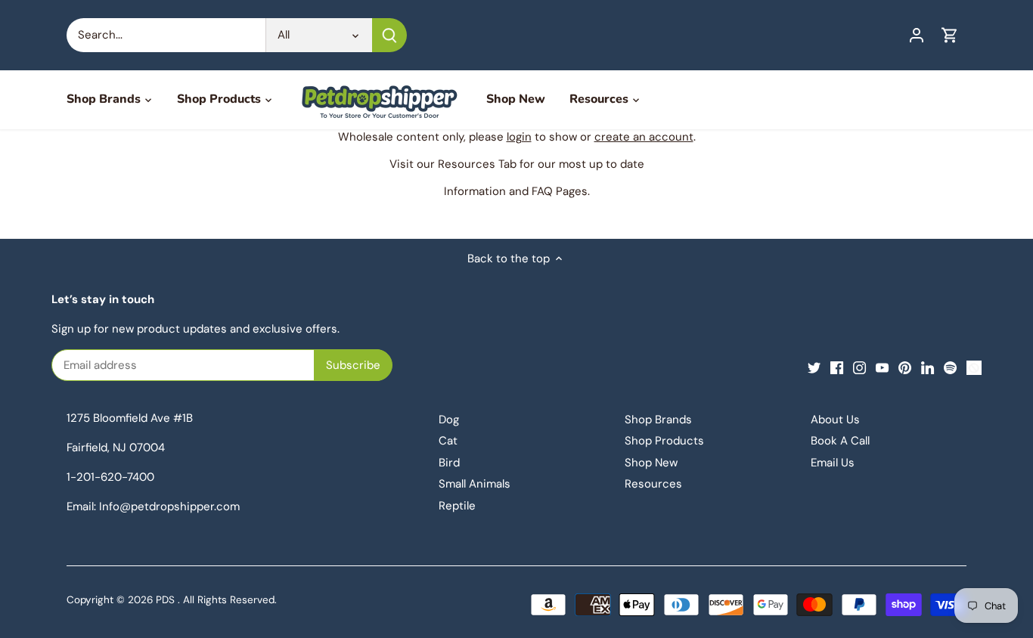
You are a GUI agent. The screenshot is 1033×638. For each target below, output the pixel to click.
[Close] (355, 310)
